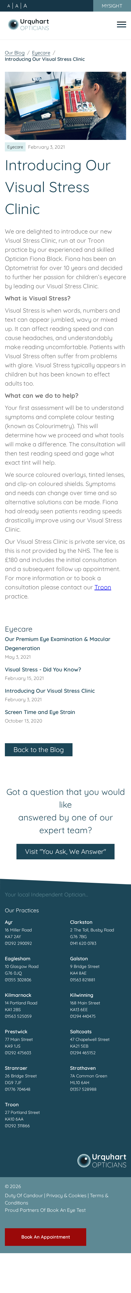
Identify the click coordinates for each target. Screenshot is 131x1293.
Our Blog (15, 53)
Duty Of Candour (24, 1195)
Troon (102, 587)
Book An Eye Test (66, 1210)
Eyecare (41, 53)
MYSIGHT (112, 6)
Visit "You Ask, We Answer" (65, 851)
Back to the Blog (38, 749)
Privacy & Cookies (66, 1195)
